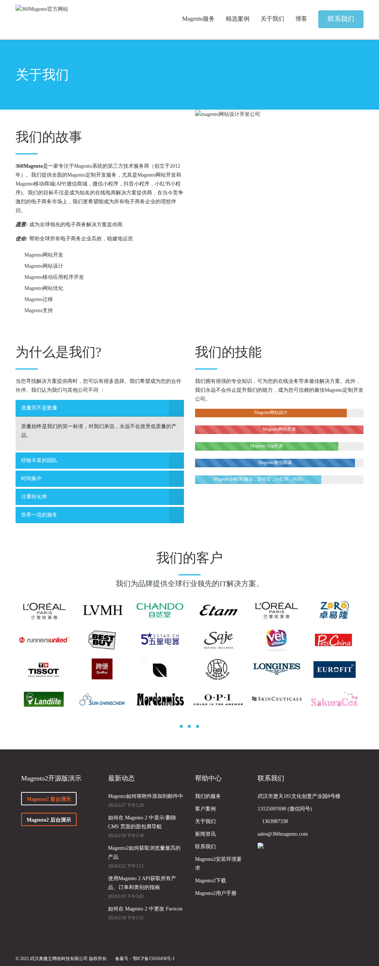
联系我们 (205, 846)
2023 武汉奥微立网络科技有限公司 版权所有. (64, 958)
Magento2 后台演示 (49, 820)
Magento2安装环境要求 (218, 863)
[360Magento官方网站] (42, 9)
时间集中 (31, 478)
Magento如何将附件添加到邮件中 (145, 796)
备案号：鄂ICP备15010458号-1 (145, 958)
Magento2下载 (210, 880)
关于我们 (205, 821)
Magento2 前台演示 (49, 799)
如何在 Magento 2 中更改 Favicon (145, 909)
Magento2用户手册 (216, 893)
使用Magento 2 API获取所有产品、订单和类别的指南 (142, 883)
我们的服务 (208, 796)
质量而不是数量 (39, 408)
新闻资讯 (205, 834)
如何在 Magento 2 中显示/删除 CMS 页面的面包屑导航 (142, 822)
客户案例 (205, 809)
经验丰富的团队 (39, 460)
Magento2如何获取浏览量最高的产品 (144, 852)
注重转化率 (34, 496)
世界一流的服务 (39, 515)
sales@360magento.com (283, 834)
